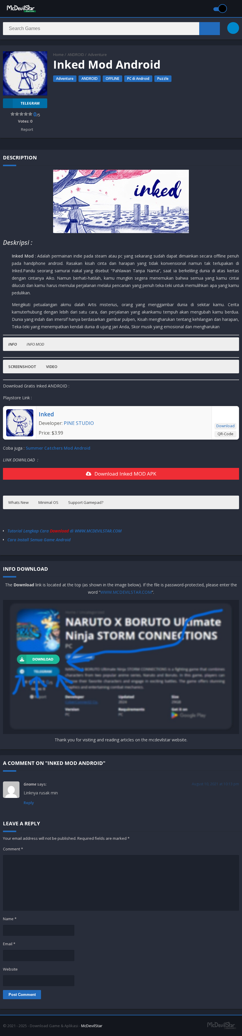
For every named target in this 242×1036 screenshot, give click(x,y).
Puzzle (163, 78)
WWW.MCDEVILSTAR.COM (126, 592)
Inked (46, 414)
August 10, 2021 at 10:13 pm (215, 783)
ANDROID (76, 54)
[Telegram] (233, 28)
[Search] (209, 28)
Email (9, 943)
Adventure (97, 54)
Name (10, 918)
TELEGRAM (30, 103)
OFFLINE (112, 78)
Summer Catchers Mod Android (58, 448)
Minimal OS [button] (48, 502)
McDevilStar (91, 1025)
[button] (12, 344)
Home (58, 54)
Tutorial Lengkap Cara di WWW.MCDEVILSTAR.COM (64, 531)
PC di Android (138, 78)
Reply (29, 802)
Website (10, 969)
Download (225, 425)
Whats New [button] (18, 502)
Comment (13, 849)
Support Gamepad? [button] (85, 502)
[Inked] (19, 434)
